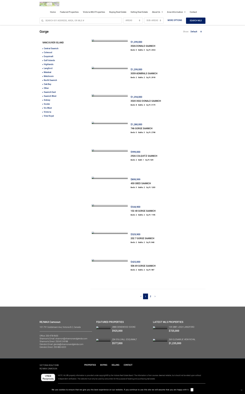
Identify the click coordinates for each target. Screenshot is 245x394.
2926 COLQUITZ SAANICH (144, 156)
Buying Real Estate (117, 12)
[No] (241, 390)
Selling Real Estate (139, 12)
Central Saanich (51, 48)
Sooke (47, 104)
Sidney (47, 100)
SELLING (115, 365)
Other (46, 88)
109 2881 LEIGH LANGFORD (181, 327)
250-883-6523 (60, 347)
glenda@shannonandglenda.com (68, 344)
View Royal (49, 116)
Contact (193, 12)
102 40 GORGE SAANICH (143, 211)
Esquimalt (48, 56)
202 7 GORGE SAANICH (142, 238)
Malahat (47, 72)
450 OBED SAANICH (141, 183)
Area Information (175, 12)
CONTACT (128, 365)
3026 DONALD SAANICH (143, 46)
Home (53, 12)
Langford (48, 68)
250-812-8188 (61, 341)
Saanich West (50, 96)
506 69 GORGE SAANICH (143, 266)
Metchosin (49, 76)
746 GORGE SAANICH (141, 128)
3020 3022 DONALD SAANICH (146, 101)
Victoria (47, 112)
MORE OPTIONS (175, 20)
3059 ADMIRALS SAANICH (144, 73)
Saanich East (50, 92)
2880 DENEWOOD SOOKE (124, 327)
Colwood (48, 52)
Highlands (48, 64)
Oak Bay (47, 84)
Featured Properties (69, 12)
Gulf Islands (49, 60)
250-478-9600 (52, 336)
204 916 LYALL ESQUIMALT (124, 339)
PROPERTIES (90, 365)
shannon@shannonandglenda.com (71, 338)
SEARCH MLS (196, 20)
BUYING (103, 365)
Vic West (48, 108)
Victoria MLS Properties (94, 12)
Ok (192, 390)
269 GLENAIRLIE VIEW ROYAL (182, 339)
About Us (156, 12)
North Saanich (50, 80)
